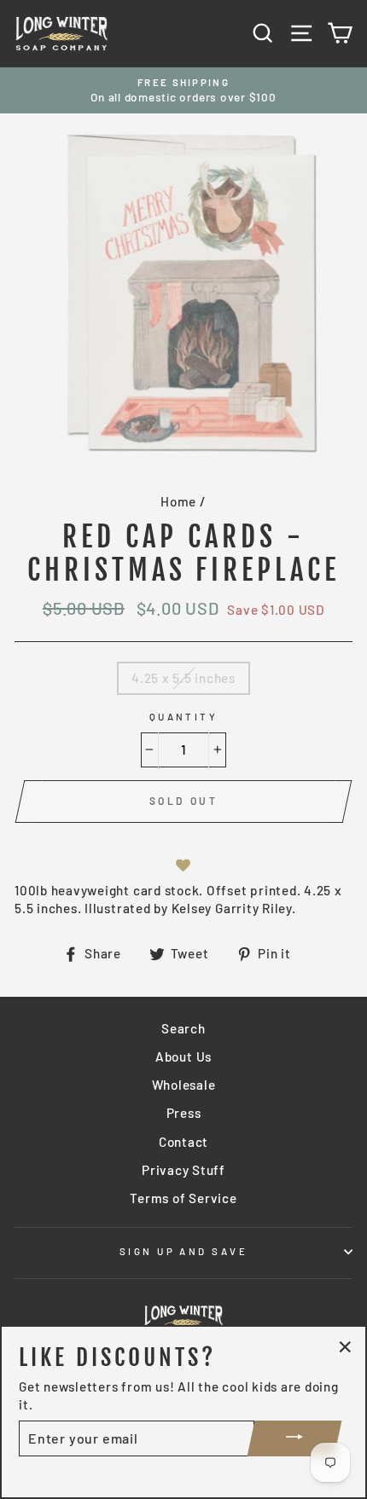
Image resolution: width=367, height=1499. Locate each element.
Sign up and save (183, 1251)
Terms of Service (183, 1198)
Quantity (183, 716)
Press (183, 1112)
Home (178, 501)
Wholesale (184, 1084)
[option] (183, 91)
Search (183, 1028)
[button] (183, 865)
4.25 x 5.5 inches (183, 678)
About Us (183, 1056)
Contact (183, 1141)
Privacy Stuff (183, 1170)
